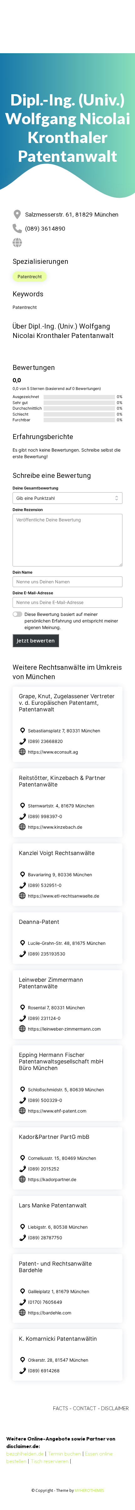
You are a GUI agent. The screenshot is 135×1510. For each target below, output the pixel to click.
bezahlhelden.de (25, 1454)
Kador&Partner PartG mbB (54, 1137)
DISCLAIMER (115, 1408)
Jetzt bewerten (36, 640)
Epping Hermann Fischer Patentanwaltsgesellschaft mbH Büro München (61, 1061)
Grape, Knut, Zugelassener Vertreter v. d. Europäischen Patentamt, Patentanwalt (67, 703)
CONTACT (84, 1408)
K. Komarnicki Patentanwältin (58, 1338)
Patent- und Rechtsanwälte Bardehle (55, 1266)
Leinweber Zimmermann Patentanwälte (51, 983)
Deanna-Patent (39, 922)
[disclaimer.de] (58, 26)
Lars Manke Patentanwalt (53, 1205)
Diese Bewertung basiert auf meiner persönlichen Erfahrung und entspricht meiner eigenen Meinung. (71, 621)
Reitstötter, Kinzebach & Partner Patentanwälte (62, 781)
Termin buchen (64, 1454)
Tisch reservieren (49, 1461)
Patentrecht (30, 276)
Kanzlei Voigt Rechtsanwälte (56, 853)
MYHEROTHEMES (89, 1490)
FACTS (60, 1408)
